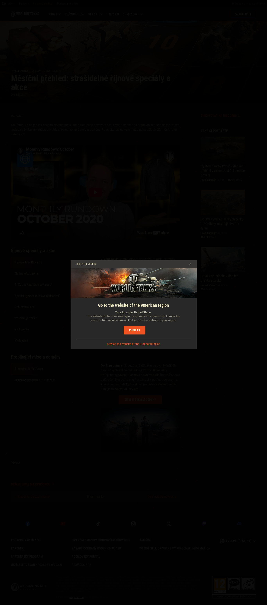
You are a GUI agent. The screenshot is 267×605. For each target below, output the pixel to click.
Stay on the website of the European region (133, 343)
